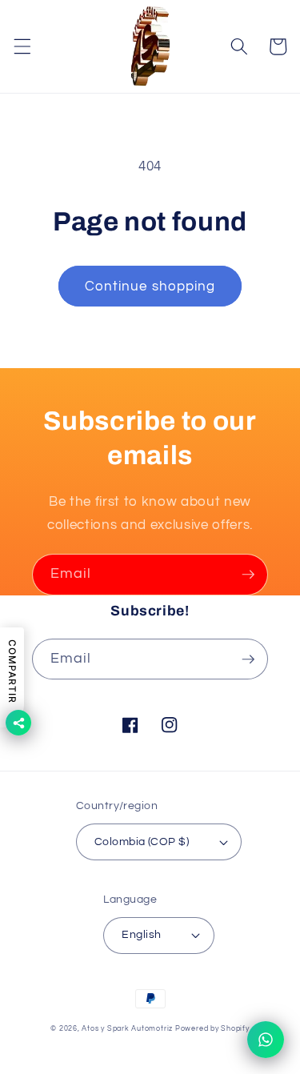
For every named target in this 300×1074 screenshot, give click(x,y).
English (141, 934)
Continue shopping (150, 286)
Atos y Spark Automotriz (127, 1028)
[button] (21, 46)
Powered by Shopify (212, 1028)
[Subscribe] (248, 574)
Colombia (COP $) (141, 842)
